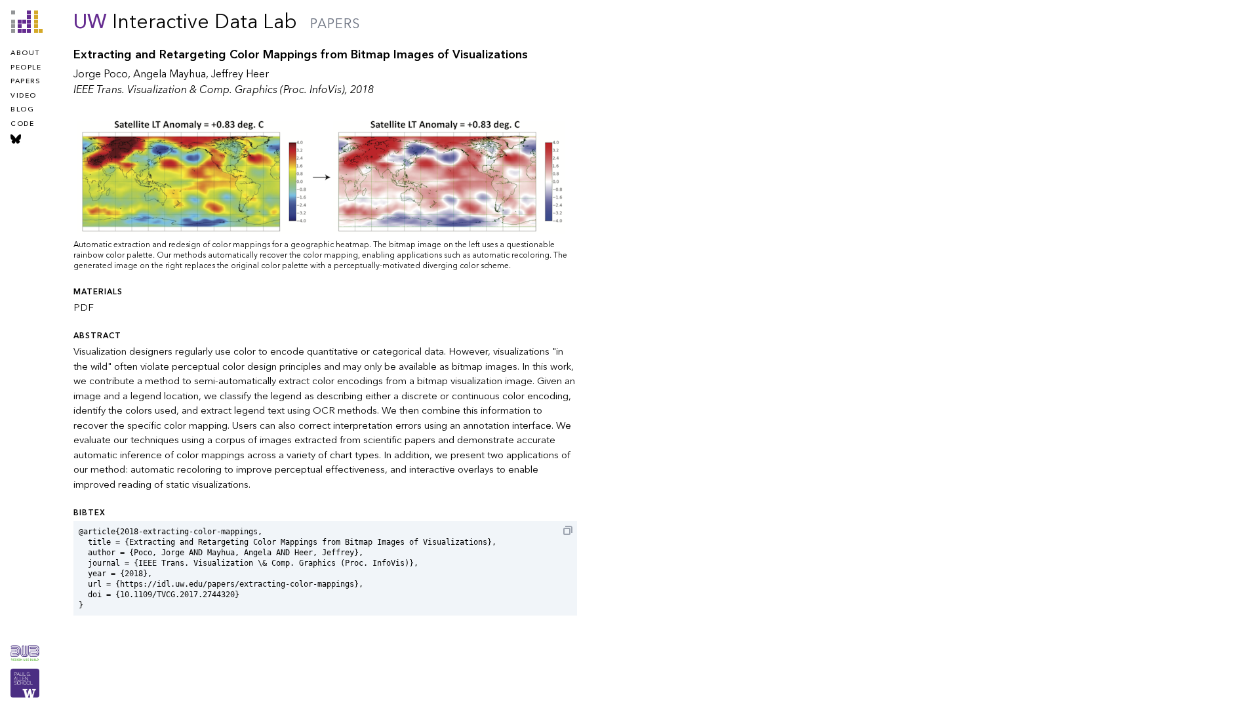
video (23, 95)
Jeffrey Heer (240, 74)
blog (22, 109)
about (25, 53)
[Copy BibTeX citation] (568, 530)
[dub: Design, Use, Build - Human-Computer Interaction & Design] (24, 653)
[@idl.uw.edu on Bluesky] (15, 139)
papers (25, 81)
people (25, 67)
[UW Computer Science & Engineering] (24, 683)
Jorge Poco (100, 74)
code (22, 123)
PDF (83, 307)
